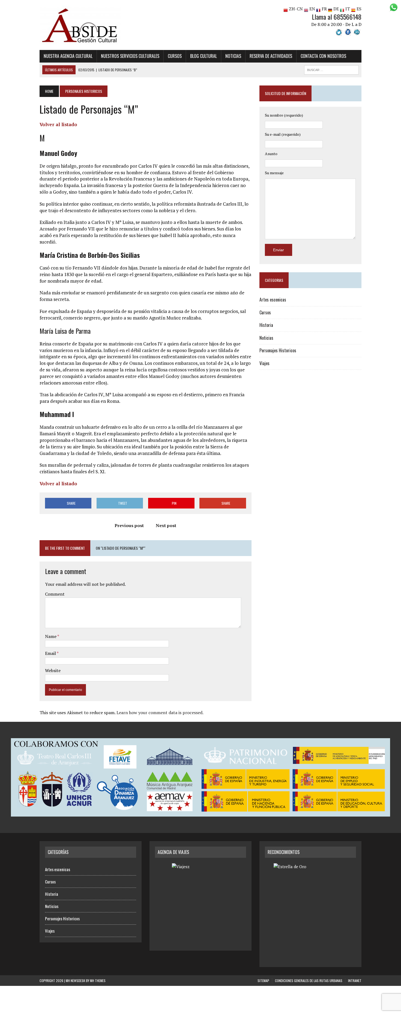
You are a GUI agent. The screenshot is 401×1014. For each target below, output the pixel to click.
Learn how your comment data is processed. (160, 712)
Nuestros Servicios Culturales (130, 56)
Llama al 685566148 (336, 17)
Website (53, 670)
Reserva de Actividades (271, 56)
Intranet (354, 980)
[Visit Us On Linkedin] (356, 33)
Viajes (264, 363)
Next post (166, 525)
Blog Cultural (203, 56)
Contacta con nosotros (323, 56)
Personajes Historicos (277, 350)
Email (51, 653)
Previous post (129, 525)
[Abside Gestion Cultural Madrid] (91, 25)
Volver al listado (58, 124)
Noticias (233, 56)
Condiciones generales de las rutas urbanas (308, 980)
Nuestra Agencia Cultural (68, 56)
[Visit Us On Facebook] (347, 33)
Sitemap (263, 980)
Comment (55, 594)
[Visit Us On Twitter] (338, 33)
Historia (266, 325)
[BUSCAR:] (331, 69)
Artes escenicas (272, 299)
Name (51, 636)
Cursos (175, 56)
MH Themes (98, 980)
